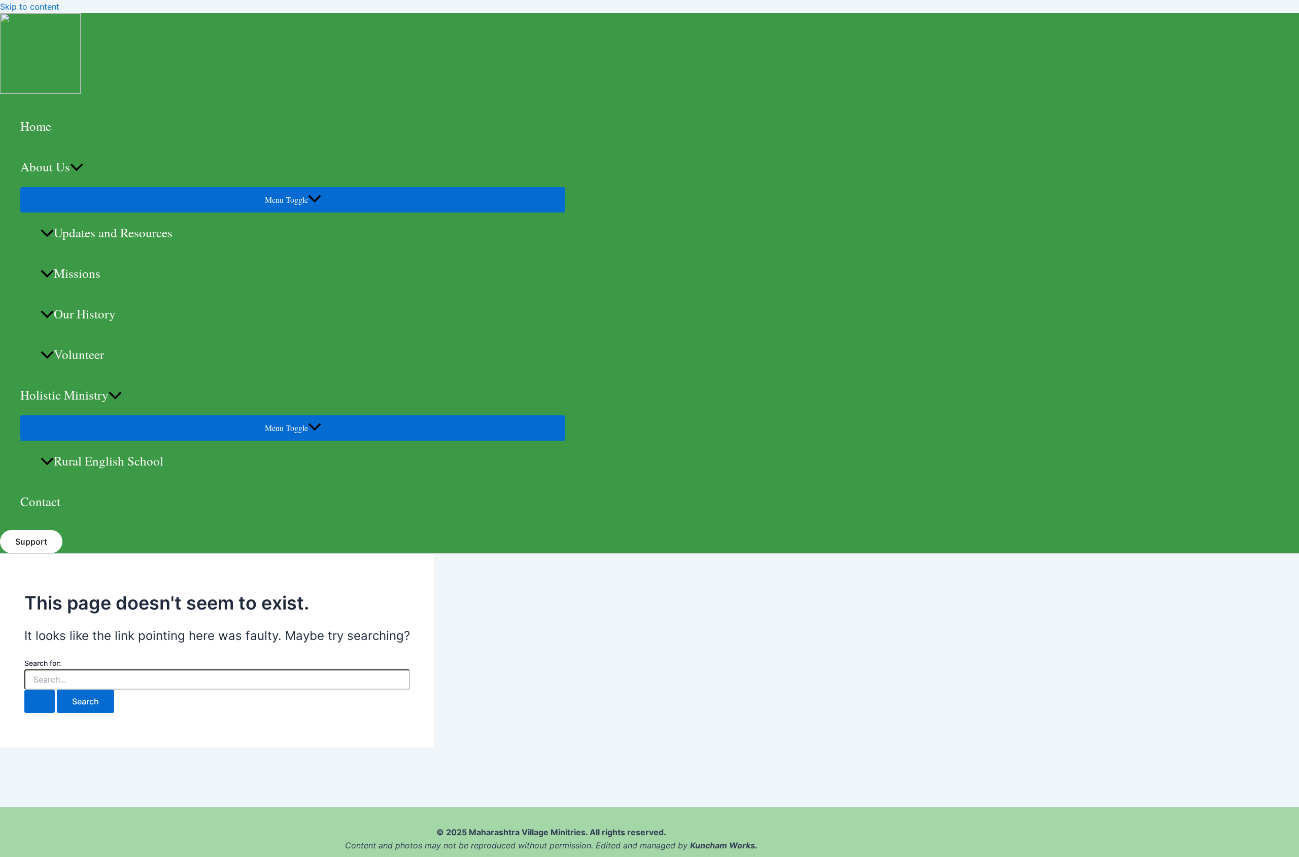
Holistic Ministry (64, 394)
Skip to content (29, 7)
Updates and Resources (113, 232)
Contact (40, 501)
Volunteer (79, 354)
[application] (76, 167)
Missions (77, 273)
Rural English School (108, 460)
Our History (85, 313)
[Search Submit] (39, 701)
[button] (31, 541)
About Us (45, 166)
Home (35, 126)
